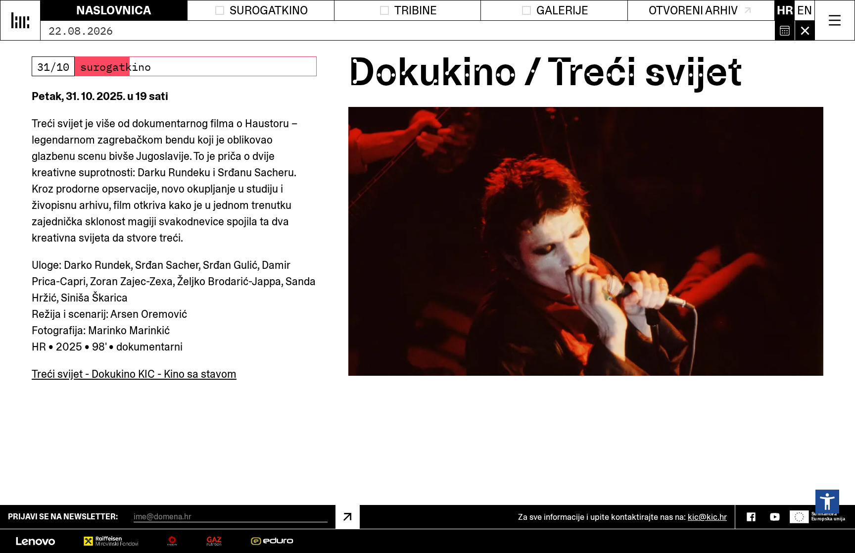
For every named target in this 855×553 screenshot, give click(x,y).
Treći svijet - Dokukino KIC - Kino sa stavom (134, 374)
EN (804, 10)
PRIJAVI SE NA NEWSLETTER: (63, 516)
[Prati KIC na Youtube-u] (775, 517)
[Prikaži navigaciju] (835, 20)
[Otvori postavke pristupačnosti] (827, 501)
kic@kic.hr (707, 516)
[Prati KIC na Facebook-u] (751, 517)
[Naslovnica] (20, 20)
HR (785, 10)
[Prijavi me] (347, 517)
